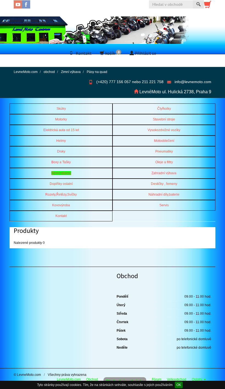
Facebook (26, 4)
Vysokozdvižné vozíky (164, 130)
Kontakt (84, 53)
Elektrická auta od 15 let (61, 130)
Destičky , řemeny (164, 184)
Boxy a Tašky (61, 162)
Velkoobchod (176, 379)
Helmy (61, 141)
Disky (61, 151)
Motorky (61, 119)
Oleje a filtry (164, 162)
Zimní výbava (61, 173)
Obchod (92, 379)
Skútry (61, 109)
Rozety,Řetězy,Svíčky (61, 194)
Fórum (156, 379)
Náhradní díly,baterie (163, 194)
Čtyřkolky (164, 109)
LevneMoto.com (69, 379)
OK (178, 385)
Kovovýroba (61, 205)
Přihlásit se (145, 53)
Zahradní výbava (163, 173)
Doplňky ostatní (61, 184)
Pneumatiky (164, 151)
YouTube (18, 4)
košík (111, 53)
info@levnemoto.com (193, 82)
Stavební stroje (164, 119)
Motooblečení (164, 141)
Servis (164, 205)
